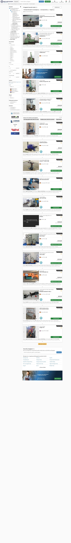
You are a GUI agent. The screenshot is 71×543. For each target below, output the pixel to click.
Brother (12, 53)
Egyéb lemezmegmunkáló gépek (17, 20)
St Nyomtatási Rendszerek (54, 359)
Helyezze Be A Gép (39, 363)
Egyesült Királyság (14, 91)
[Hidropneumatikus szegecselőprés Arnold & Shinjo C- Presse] (31, 104)
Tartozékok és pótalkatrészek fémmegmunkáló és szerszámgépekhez (16, 27)
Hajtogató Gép (39, 359)
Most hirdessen (58, 76)
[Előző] (23, 21)
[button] (69, 1)
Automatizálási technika (15, 36)
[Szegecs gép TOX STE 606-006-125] (31, 276)
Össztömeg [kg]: (11, 75)
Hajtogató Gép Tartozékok (41, 361)
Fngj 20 (24, 365)
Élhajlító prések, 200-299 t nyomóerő (17, 22)
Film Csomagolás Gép (27, 363)
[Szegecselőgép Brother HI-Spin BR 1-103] (31, 86)
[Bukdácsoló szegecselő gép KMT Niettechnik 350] (31, 184)
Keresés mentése (42, 344)
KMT (11, 58)
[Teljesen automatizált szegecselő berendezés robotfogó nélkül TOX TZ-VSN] (31, 239)
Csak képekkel (13, 107)
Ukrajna (13, 92)
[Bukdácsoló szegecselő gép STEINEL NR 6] (31, 57)
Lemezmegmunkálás (15, 10)
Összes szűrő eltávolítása (28, 11)
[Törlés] (38, 9)
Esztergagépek (14, 24)
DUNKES (12, 48)
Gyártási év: (11, 71)
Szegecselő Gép (59, 119)
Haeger (11, 57)
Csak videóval (13, 108)
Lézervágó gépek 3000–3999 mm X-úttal (16, 18)
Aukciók (12, 103)
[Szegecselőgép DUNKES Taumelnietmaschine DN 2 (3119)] (31, 21)
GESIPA (11, 55)
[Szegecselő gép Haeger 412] (31, 332)
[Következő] (61, 117)
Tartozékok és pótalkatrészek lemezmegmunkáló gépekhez (16, 15)
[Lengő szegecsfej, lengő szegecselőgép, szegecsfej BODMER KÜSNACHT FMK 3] (31, 295)
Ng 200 (51, 357)
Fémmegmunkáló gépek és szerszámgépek (14, 9)
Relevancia (57, 7)
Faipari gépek (13, 34)
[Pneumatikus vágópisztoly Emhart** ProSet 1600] (31, 166)
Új (11, 96)
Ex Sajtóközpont (26, 359)
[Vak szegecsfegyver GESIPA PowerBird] (31, 147)
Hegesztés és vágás (15, 29)
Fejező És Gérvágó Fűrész (27, 361)
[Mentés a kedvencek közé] (61, 16)
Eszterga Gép (25, 357)
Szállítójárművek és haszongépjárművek (14, 33)
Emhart (12, 54)
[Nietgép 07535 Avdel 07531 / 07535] (31, 129)
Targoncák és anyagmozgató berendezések (14, 38)
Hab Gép (38, 357)
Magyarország (14, 88)
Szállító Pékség (52, 361)
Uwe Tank (12, 60)
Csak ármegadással (13, 70)
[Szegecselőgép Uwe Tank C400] (31, 203)
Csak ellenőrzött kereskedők (15, 109)
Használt (12, 97)
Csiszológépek (14, 30)
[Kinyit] (42, 30)
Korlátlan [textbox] (12, 86)
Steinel (11, 59)
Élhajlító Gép (52, 365)
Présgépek (15, 11)
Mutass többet (43, 367)
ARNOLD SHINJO (13, 50)
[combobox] (15, 86)
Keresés (41, 1)
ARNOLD (12, 49)
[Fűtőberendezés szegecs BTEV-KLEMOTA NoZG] (31, 313)
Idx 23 (37, 365)
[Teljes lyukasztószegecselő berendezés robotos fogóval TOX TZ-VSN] (31, 258)
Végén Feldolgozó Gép (54, 363)
